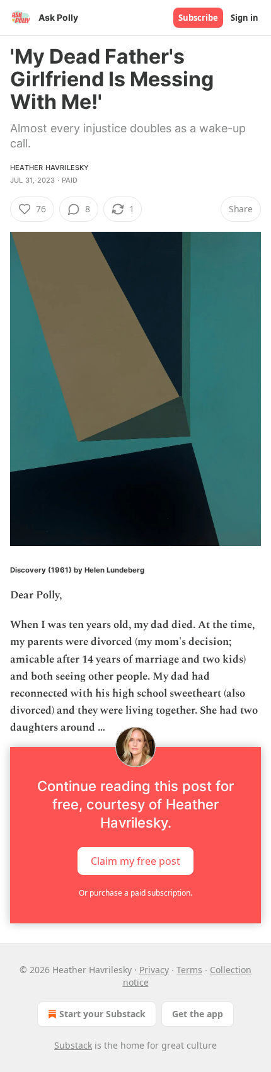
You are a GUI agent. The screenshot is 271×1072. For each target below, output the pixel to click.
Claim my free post (135, 860)
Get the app (197, 1014)
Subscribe (198, 17)
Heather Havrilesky (49, 167)
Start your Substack (102, 1014)
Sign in (244, 17)
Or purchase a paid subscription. (135, 892)
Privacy (154, 970)
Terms (189, 970)
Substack (73, 1045)
